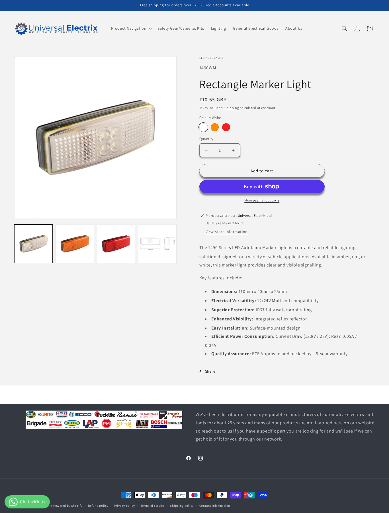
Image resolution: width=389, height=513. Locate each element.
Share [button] (210, 371)
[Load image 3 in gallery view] (116, 244)
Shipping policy (182, 505)
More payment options (261, 200)
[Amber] (215, 127)
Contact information (214, 505)
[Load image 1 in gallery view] (33, 244)
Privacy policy (124, 505)
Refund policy (98, 505)
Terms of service (153, 505)
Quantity (206, 138)
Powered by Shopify (68, 506)
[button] (131, 28)
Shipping (232, 108)
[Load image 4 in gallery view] (157, 244)
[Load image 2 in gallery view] (75, 244)
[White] (203, 127)
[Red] (226, 127)
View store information (227, 231)
